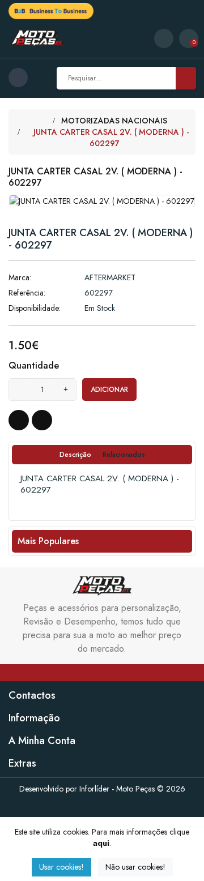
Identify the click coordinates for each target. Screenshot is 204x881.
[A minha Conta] (163, 38)
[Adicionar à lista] (18, 420)
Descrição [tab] (75, 455)
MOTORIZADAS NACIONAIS (114, 120)
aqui (101, 843)
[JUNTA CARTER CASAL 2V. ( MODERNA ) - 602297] (102, 200)
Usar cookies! (61, 867)
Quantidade (33, 365)
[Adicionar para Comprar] (42, 420)
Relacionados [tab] (124, 455)
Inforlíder (94, 788)
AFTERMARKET (109, 277)
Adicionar (109, 389)
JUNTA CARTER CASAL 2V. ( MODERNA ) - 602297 (111, 137)
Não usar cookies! (135, 867)
